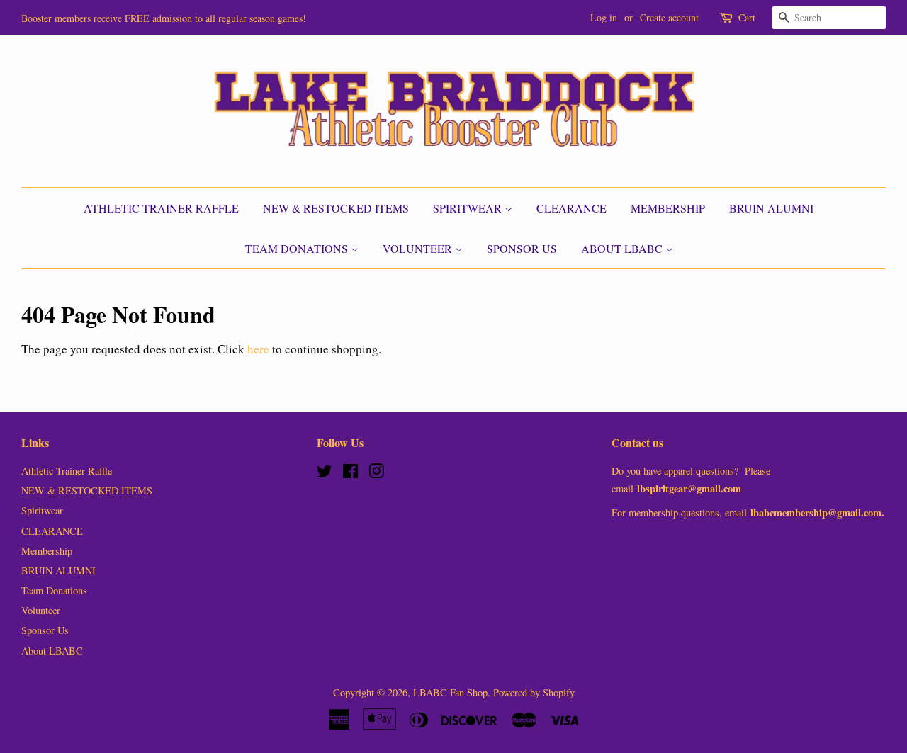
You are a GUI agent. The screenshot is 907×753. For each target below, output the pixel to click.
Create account (669, 17)
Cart (746, 17)
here (258, 349)
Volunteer (419, 248)
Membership (668, 207)
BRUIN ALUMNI (771, 207)
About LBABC (623, 248)
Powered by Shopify (534, 692)
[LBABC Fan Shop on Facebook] (350, 473)
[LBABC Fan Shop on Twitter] (324, 473)
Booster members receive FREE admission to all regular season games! (163, 18)
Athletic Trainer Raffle (161, 207)
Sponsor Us (522, 248)
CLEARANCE (571, 207)
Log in (603, 17)
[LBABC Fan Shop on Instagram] (376, 473)
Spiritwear (469, 207)
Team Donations (298, 248)
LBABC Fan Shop (450, 692)
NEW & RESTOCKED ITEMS (336, 207)
